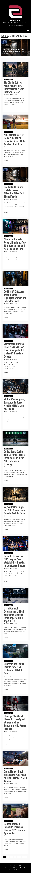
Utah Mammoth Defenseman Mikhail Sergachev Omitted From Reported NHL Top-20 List (14, 614)
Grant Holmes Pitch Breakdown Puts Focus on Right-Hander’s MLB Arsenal (15, 776)
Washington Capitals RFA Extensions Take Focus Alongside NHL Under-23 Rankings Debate (14, 350)
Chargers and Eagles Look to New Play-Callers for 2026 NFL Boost (14, 668)
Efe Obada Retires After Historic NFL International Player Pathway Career (14, 87)
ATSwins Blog (15, 20)
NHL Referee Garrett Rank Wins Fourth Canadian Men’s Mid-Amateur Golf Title (14, 139)
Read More (6, 108)
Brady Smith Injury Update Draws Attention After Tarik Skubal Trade (14, 191)
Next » (24, 857)
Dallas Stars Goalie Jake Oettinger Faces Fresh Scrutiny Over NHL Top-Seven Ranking (14, 457)
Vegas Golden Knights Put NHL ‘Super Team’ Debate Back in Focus (15, 510)
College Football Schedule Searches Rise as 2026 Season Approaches (14, 828)
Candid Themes (18, 869)
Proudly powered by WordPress (11, 867)
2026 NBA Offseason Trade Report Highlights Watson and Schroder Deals (15, 296)
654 (19, 857)
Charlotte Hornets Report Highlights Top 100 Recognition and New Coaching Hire (15, 50)
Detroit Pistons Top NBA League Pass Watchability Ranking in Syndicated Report (14, 560)
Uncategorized (6, 46)
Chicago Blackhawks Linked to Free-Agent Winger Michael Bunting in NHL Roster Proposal (15, 722)
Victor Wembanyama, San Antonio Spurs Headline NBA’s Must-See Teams (14, 404)
